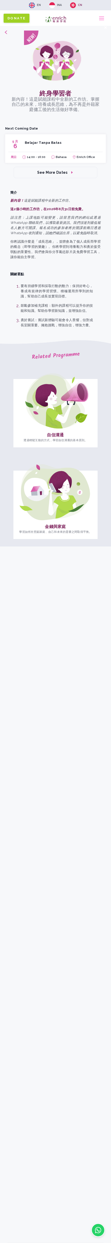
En (39, 5)
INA (59, 5)
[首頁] (55, 24)
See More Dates (52, 172)
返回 (3, 32)
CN (80, 5)
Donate (16, 18)
